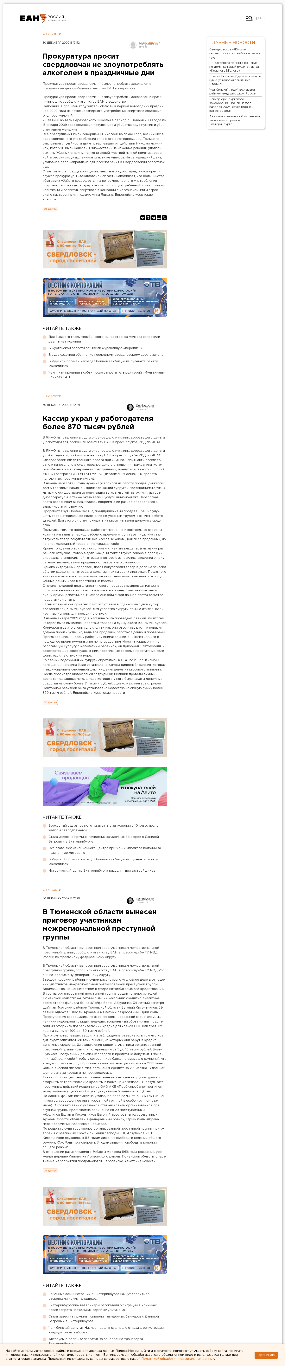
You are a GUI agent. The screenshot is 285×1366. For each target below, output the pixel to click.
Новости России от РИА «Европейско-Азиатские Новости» (33, 18)
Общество (50, 209)
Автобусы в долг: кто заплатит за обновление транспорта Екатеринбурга (95, 1341)
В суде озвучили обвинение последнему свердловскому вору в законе (105, 354)
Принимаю (266, 1355)
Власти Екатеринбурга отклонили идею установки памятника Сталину (235, 80)
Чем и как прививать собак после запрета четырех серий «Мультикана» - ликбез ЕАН (106, 375)
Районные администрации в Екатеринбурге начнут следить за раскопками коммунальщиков (98, 1296)
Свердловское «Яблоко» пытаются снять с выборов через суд (234, 53)
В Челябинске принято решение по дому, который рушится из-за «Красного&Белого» (234, 67)
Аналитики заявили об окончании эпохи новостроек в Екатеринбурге (234, 120)
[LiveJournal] (164, 217)
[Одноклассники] (148, 217)
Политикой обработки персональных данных (177, 1358)
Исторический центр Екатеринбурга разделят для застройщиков (101, 870)
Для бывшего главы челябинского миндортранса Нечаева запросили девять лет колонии (104, 339)
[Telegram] (153, 217)
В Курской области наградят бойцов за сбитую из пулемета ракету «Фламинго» (103, 364)
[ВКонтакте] (142, 217)
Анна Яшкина (149, 43)
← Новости (52, 34)
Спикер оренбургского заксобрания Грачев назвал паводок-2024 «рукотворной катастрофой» (231, 105)
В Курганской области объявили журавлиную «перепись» (95, 348)
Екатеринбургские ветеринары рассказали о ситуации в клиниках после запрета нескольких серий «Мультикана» (102, 1307)
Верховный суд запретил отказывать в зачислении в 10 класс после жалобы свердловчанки (103, 828)
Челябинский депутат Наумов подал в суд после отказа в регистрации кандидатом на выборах (106, 1330)
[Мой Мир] (159, 217)
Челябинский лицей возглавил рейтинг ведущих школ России (232, 91)
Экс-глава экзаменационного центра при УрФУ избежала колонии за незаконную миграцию (104, 850)
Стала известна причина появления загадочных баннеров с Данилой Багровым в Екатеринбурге (103, 839)
